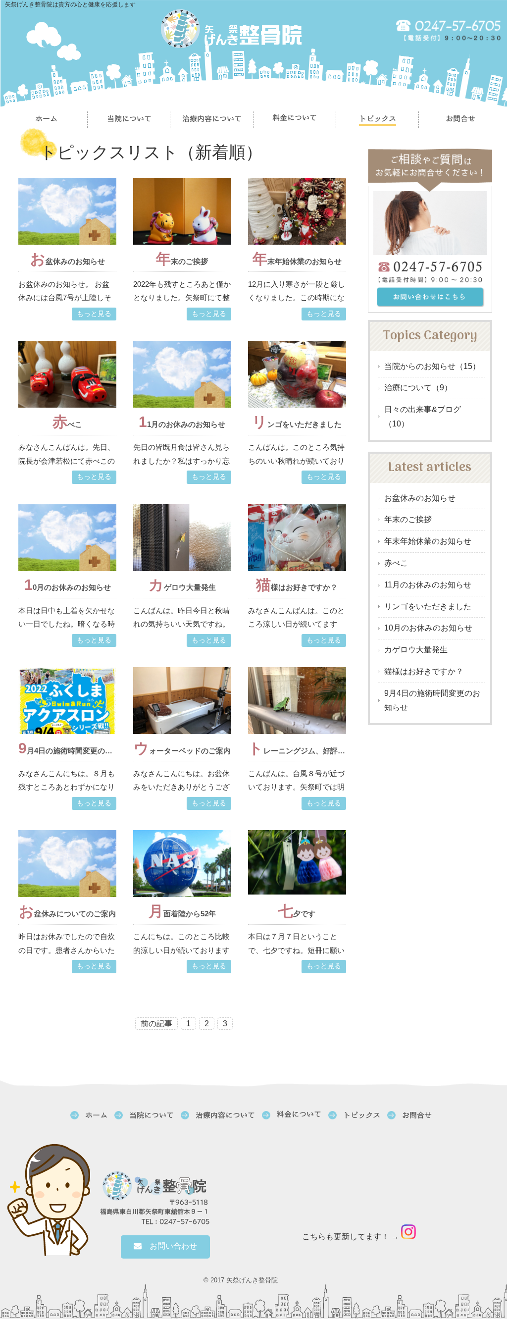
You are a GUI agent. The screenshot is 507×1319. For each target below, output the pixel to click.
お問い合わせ (169, 1246)
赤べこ (396, 563)
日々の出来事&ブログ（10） (422, 416)
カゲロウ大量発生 (416, 649)
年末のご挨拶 (408, 519)
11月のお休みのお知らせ (427, 584)
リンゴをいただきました (427, 606)
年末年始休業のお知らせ (427, 541)
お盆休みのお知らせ (420, 498)
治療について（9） (418, 387)
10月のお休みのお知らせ (428, 628)
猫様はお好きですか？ (423, 671)
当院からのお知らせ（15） (432, 366)
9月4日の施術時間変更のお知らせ (432, 700)
